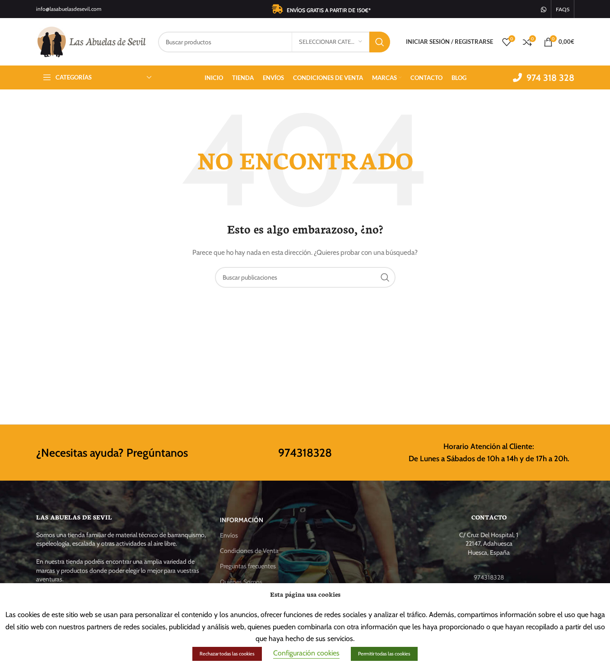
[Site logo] (92, 41)
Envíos (229, 535)
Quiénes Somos (241, 582)
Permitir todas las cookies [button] (384, 653)
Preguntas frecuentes (248, 566)
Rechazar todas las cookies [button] (227, 653)
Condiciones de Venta (249, 551)
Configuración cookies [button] (306, 653)
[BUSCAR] (379, 42)
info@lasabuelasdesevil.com (69, 8)
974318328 (305, 452)
